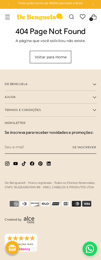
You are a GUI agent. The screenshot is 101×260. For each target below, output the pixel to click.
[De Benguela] (40, 17)
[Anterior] (8, 4)
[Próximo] (92, 4)
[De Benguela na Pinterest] (41, 164)
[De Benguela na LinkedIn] (49, 164)
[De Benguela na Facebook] (33, 164)
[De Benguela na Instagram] (8, 164)
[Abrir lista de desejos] (82, 16)
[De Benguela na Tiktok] (24, 164)
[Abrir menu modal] (7, 16)
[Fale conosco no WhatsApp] (90, 249)
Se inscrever (84, 147)
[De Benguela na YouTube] (16, 164)
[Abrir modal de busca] (71, 16)
